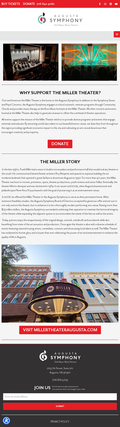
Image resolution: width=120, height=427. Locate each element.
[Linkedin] (110, 4)
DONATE (29, 4)
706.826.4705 (60, 379)
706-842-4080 (45, 3)
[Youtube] (116, 4)
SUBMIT (60, 406)
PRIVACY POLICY (60, 421)
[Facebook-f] (99, 4)
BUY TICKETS (11, 4)
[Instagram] (105, 4)
